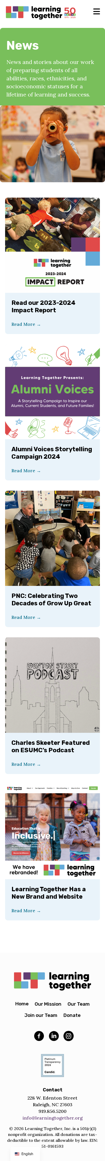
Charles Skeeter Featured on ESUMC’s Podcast (50, 746)
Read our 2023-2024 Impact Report (43, 306)
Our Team (79, 1004)
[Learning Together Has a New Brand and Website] (52, 831)
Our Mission (48, 1004)
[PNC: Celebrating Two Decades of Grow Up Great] (52, 538)
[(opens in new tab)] (52, 1065)
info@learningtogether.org (52, 1118)
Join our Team (40, 1015)
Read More (26, 324)
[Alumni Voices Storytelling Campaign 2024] (52, 391)
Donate (72, 1015)
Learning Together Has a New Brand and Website (48, 893)
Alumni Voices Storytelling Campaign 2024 (51, 453)
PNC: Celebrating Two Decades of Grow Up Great (51, 599)
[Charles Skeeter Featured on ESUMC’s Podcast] (52, 684)
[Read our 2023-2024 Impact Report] (52, 245)
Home (22, 1004)
